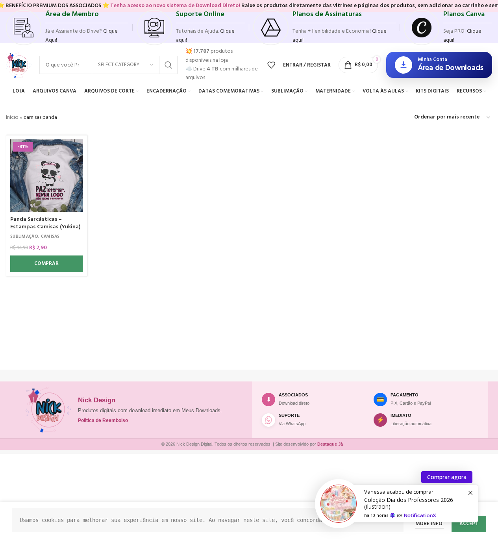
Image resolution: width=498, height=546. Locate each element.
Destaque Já (330, 444)
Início (12, 117)
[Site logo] (18, 65)
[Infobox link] (67, 27)
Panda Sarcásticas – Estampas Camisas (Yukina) (45, 223)
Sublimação (24, 236)
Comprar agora (447, 477)
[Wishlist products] (271, 65)
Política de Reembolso (103, 420)
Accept (468, 524)
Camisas (50, 236)
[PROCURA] (168, 65)
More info (429, 524)
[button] (46, 263)
